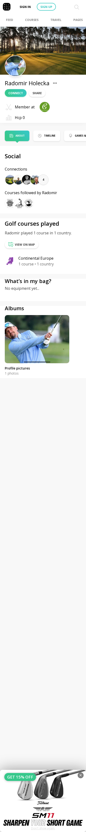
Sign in (25, 7)
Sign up (46, 7)
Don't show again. (43, 828)
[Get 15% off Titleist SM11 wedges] (43, 801)
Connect (15, 93)
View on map (25, 245)
